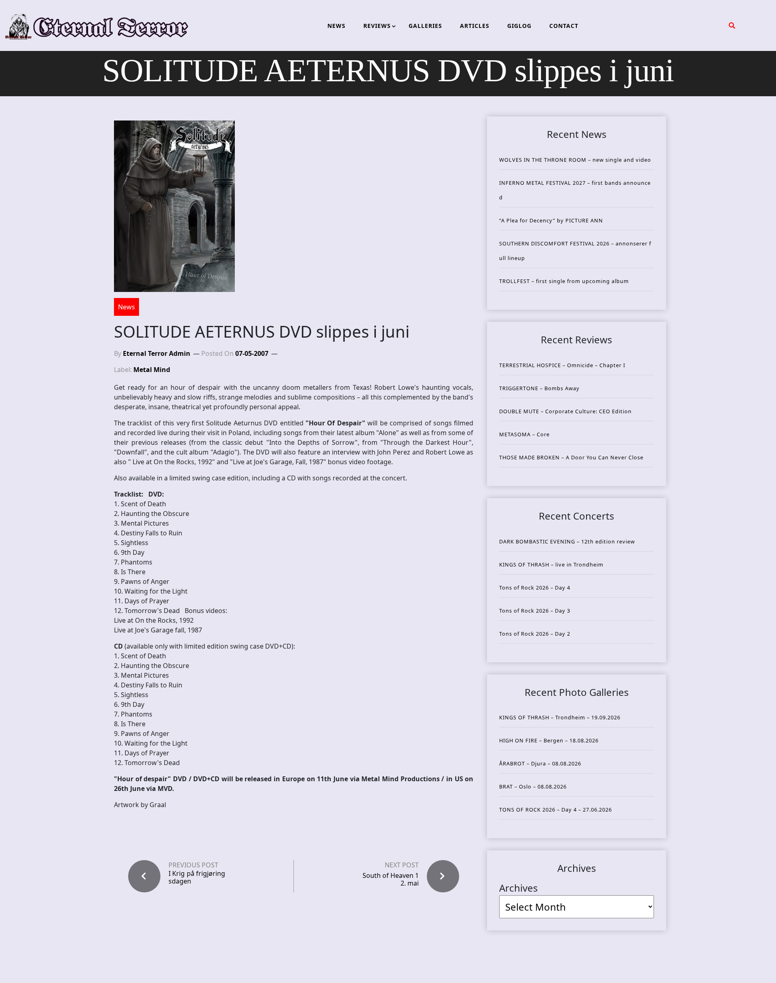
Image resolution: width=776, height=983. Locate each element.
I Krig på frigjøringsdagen (197, 877)
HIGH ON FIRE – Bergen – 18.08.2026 (549, 740)
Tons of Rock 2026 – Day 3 (534, 610)
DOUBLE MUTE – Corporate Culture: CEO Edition (565, 411)
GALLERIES (425, 26)
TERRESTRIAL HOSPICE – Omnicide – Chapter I (562, 365)
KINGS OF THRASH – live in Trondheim (551, 564)
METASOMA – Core (524, 434)
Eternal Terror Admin (156, 353)
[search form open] (732, 25)
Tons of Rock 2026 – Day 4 (534, 587)
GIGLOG (519, 26)
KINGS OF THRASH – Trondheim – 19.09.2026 (559, 717)
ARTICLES (474, 26)
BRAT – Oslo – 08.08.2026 (533, 786)
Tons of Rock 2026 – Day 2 (534, 633)
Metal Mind (151, 369)
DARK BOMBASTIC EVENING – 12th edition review (567, 541)
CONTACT (563, 26)
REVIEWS (377, 26)
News (126, 306)
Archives (518, 887)
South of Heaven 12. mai (391, 879)
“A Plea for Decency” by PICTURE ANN (551, 220)
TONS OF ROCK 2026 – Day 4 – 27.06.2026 (555, 809)
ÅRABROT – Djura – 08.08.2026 (540, 763)
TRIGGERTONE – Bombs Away (539, 388)
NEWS (336, 26)
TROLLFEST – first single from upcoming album (564, 281)
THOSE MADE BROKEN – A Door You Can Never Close (571, 457)
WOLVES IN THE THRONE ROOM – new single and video (575, 159)
